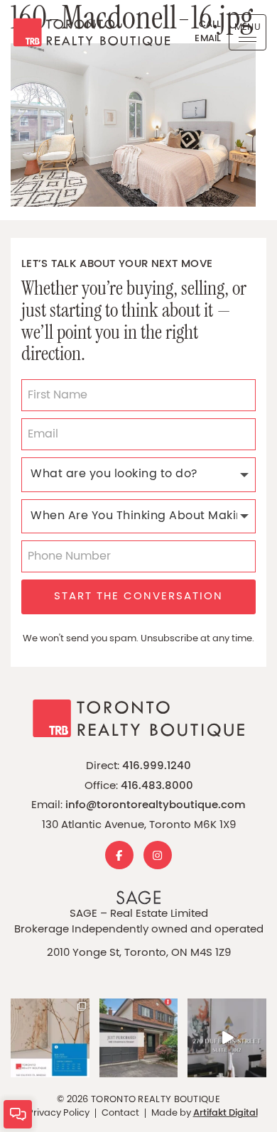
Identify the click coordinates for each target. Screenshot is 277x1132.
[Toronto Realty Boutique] (86, 32)
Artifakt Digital (225, 1113)
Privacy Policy (58, 1113)
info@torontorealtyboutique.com (155, 806)
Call (210, 25)
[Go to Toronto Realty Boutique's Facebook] (119, 855)
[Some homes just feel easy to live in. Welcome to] (227, 1037)
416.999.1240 (156, 766)
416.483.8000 (157, 786)
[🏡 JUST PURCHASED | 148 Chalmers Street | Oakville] (138, 1037)
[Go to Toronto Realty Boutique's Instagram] (157, 855)
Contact (120, 1113)
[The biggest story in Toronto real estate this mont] (50, 1037)
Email (208, 39)
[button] (247, 32)
